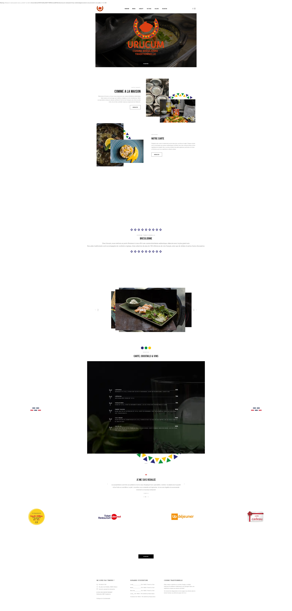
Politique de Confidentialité (103, 598)
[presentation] (107, 484)
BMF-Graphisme (107, 594)
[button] (144, 463)
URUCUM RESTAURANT (106, 592)
